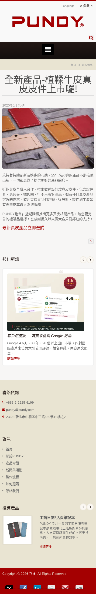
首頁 (73, 64)
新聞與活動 (14, 470)
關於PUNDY (15, 456)
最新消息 (87, 64)
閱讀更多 (13, 358)
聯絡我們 (12, 491)
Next (90, 259)
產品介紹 (12, 463)
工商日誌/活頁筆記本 (57, 517)
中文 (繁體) (83, 6)
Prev (83, 259)
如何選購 (12, 484)
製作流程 (12, 477)
